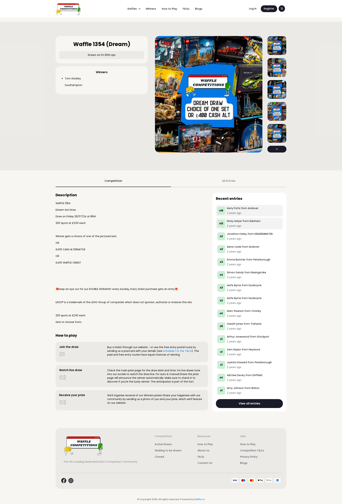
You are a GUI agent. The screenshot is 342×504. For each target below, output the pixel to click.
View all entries (249, 403)
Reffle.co (200, 499)
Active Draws (163, 444)
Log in (252, 8)
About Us (203, 450)
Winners (151, 9)
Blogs (198, 9)
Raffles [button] (132, 9)
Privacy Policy (249, 457)
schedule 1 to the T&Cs (177, 351)
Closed (159, 457)
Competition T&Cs (252, 450)
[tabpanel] (171, 302)
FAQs (186, 9)
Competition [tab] (113, 181)
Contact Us (205, 463)
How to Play (169, 9)
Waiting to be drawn (168, 450)
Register (269, 8)
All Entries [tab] (228, 181)
